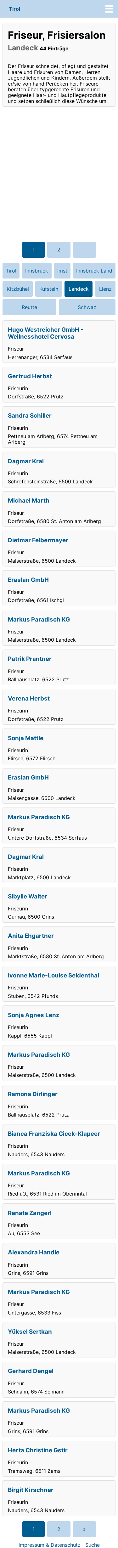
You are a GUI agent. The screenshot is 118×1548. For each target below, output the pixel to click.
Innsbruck (36, 270)
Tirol (14, 9)
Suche (92, 1545)
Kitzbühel (18, 289)
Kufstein (48, 289)
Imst (62, 270)
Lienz (105, 289)
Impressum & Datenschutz (50, 1545)
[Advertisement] (59, 174)
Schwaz (87, 307)
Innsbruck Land (94, 270)
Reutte (29, 307)
